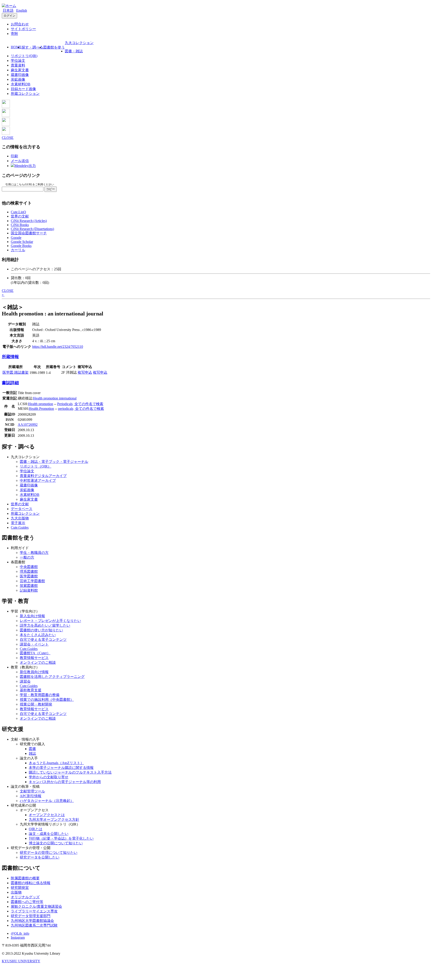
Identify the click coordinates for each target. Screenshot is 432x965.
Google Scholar (22, 242)
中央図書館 (29, 567)
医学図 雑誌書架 (15, 372)
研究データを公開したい (39, 857)
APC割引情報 (30, 796)
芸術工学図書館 (32, 581)
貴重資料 (18, 65)
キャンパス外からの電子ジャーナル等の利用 (65, 782)
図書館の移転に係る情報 (30, 883)
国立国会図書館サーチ (29, 233)
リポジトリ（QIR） (35, 466)
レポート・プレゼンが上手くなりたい (50, 621)
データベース (21, 509)
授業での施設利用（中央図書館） (47, 699)
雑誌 (32, 753)
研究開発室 (20, 888)
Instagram (18, 937)
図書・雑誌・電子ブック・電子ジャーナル (54, 462)
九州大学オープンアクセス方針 (54, 819)
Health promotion (40, 404)
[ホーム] (9, 6)
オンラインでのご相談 (38, 662)
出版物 (16, 892)
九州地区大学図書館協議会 (32, 921)
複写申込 (85, 372)
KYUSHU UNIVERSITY (21, 961)
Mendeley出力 (25, 166)
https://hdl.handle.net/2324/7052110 (57, 346)
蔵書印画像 (20, 75)
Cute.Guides (20, 527)
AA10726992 (28, 424)
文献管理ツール (32, 791)
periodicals (65, 408)
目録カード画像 (23, 89)
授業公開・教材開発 (36, 704)
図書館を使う (54, 47)
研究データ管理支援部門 (30, 916)
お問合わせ (20, 24)
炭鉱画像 (18, 79)
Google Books (21, 246)
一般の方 (27, 557)
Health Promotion (41, 408)
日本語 (8, 10)
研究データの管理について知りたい (48, 852)
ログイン (9, 15)
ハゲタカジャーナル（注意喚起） (47, 801)
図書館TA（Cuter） (35, 653)
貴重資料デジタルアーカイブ (43, 476)
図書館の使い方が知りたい (41, 630)
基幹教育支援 (30, 690)
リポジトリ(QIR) (24, 56)
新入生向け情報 (32, 616)
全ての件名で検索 (88, 404)
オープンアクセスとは (47, 815)
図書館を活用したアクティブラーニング (52, 677)
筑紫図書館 (29, 586)
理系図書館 (29, 571)
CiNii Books (20, 225)
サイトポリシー (23, 29)
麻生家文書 (20, 70)
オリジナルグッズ (25, 897)
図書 (32, 749)
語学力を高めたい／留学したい (45, 625)
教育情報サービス (34, 658)
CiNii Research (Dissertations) (32, 229)
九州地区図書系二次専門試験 (34, 925)
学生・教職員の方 (34, 553)
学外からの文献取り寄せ (48, 777)
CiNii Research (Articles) (29, 221)
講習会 (25, 681)
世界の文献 (20, 216)
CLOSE (8, 138)
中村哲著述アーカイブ (38, 480)
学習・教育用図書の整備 (39, 695)
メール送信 (20, 161)
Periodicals (65, 404)
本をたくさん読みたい (38, 635)
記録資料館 (29, 590)
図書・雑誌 (74, 51)
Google (16, 238)
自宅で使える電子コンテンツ (43, 639)
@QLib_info (20, 933)
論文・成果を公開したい (48, 834)
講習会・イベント (34, 644)
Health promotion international (54, 398)
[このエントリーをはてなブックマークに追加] (6, 124)
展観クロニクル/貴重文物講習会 (36, 906)
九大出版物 (20, 518)
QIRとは (35, 829)
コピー (50, 189)
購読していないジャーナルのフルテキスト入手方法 (70, 772)
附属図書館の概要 (25, 878)
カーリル (18, 250)
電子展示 (18, 523)
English (21, 10)
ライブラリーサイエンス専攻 (34, 911)
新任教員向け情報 (34, 672)
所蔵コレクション (25, 93)
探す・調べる (32, 47)
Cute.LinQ (18, 212)
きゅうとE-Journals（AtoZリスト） (56, 763)
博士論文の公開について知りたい (56, 843)
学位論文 (18, 60)
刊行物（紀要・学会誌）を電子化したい (61, 838)
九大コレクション (79, 43)
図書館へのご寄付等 (27, 902)
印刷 (14, 156)
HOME (16, 47)
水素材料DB (20, 84)
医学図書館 (29, 576)
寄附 (14, 33)
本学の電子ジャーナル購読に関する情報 (61, 768)
